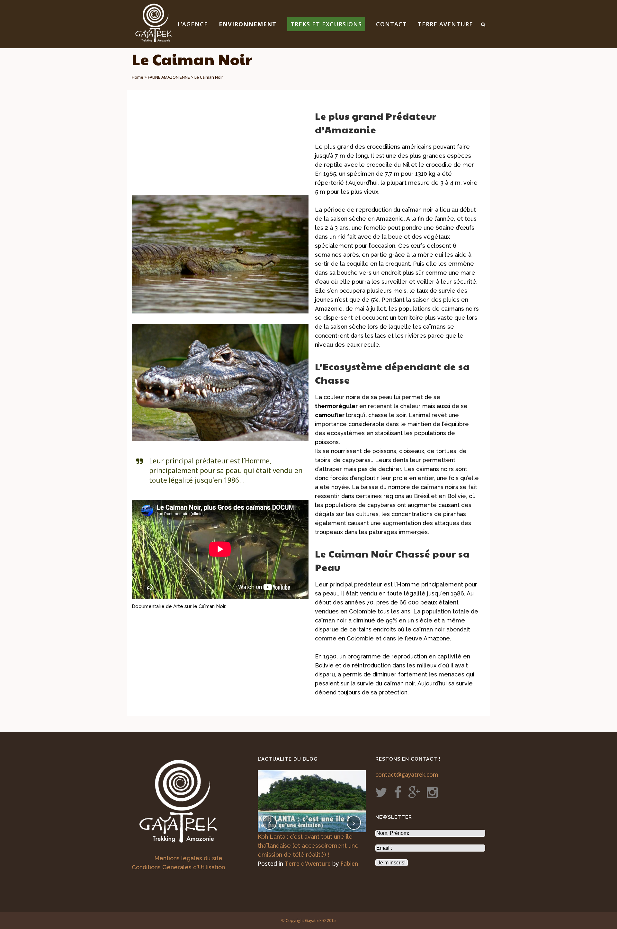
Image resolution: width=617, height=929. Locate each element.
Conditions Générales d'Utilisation (178, 867)
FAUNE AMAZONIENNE (169, 77)
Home (137, 77)
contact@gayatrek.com (406, 774)
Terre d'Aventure (308, 863)
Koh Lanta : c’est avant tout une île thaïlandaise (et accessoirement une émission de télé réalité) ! (308, 845)
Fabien (349, 863)
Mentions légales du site (188, 858)
